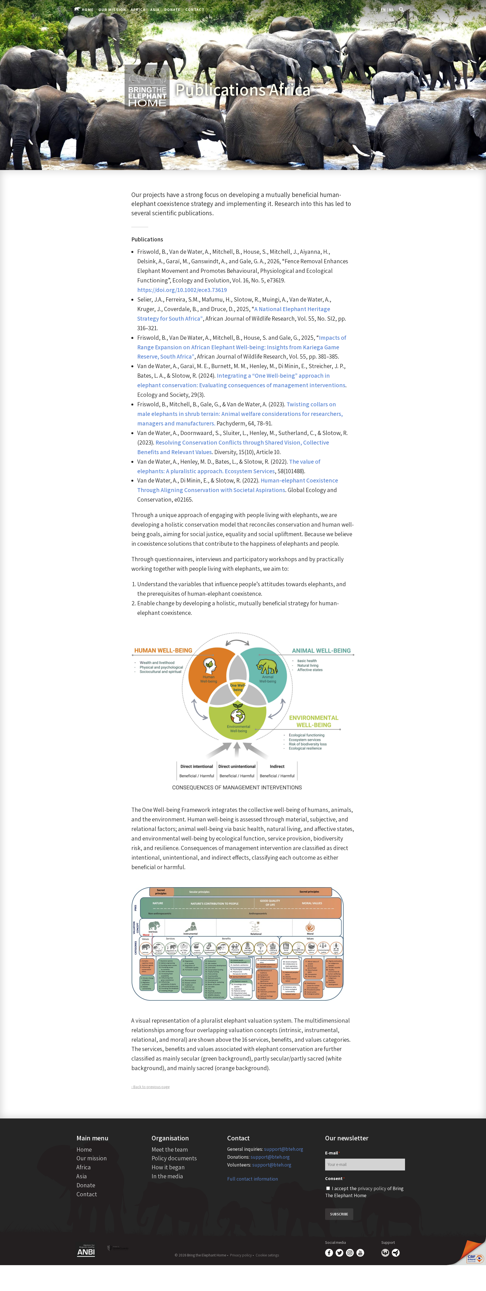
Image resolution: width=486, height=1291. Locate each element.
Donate (172, 9)
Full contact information (252, 1179)
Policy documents (174, 1158)
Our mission (112, 9)
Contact (194, 9)
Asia (154, 9)
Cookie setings (267, 1255)
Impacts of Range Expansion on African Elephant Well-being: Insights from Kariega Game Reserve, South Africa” (241, 347)
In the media (167, 1176)
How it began (168, 1167)
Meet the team (170, 1149)
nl (391, 10)
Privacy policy (241, 1255)
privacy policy (372, 1188)
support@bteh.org (283, 1149)
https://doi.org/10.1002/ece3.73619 (182, 290)
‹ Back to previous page (150, 1087)
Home (88, 9)
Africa (138, 9)
